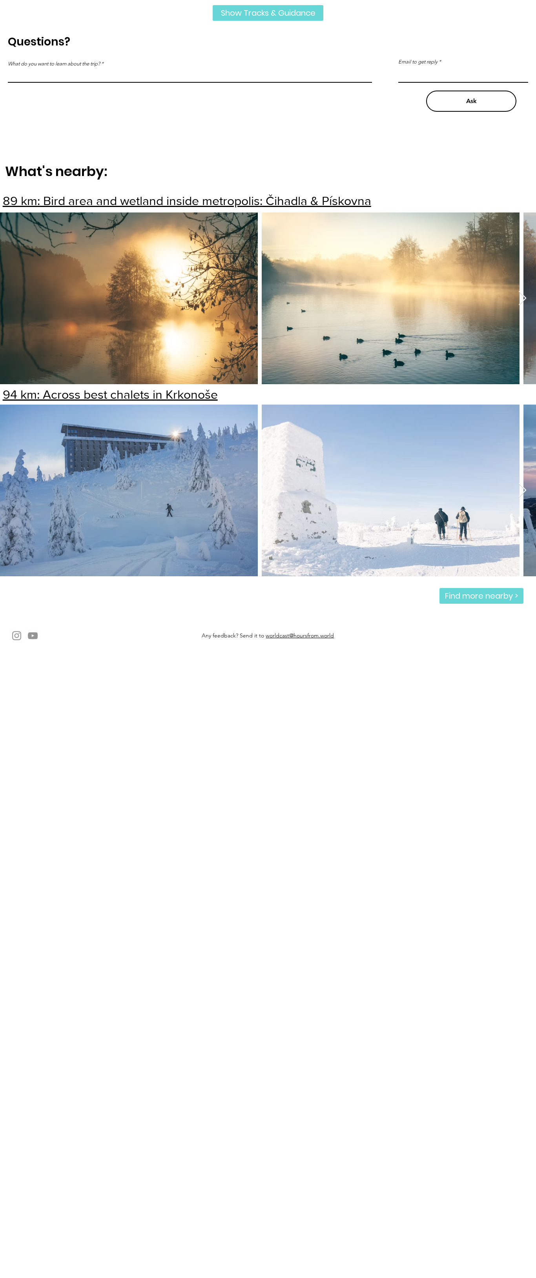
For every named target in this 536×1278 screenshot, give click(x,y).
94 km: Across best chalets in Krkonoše (110, 394)
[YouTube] (33, 636)
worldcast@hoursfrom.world (300, 635)
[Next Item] (522, 298)
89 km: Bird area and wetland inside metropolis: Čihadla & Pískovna (187, 200)
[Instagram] (17, 636)
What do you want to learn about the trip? (54, 63)
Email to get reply (418, 61)
